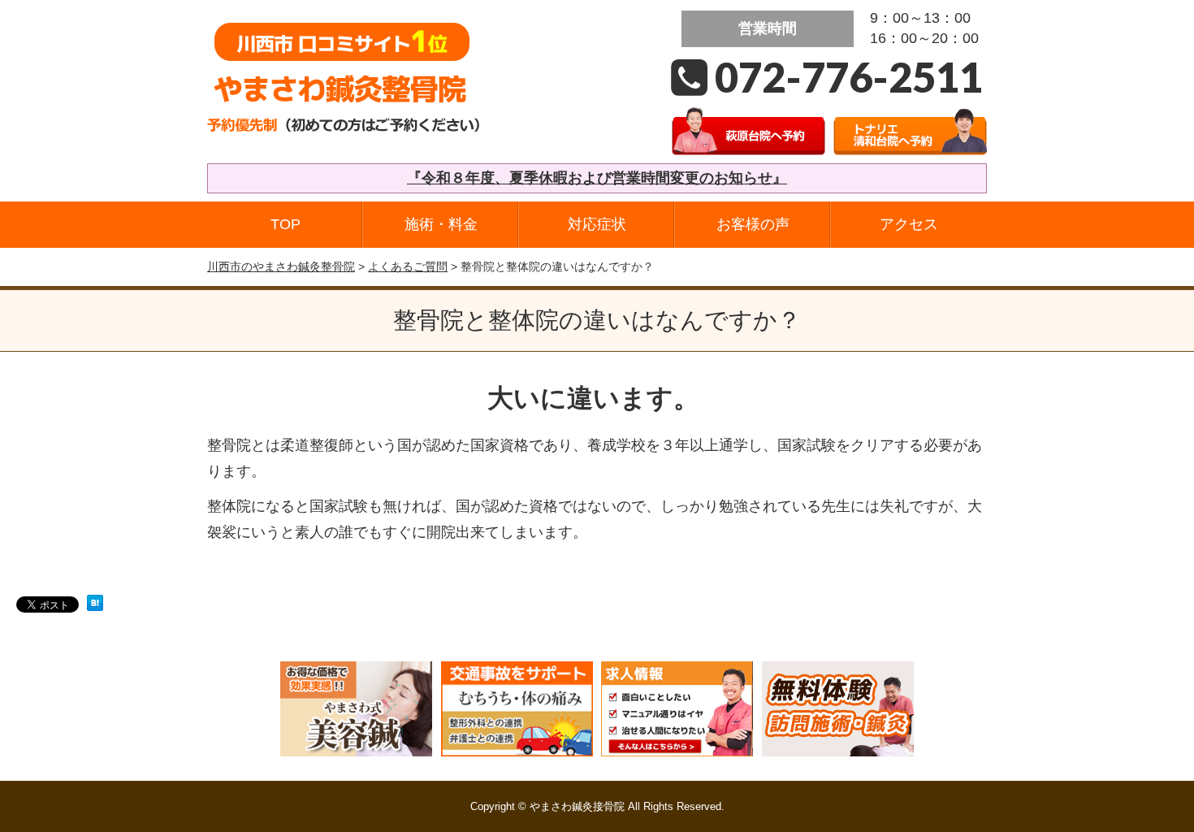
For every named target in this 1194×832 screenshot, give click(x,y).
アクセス (909, 224)
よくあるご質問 (408, 266)
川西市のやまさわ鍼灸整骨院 (281, 266)
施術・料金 (441, 224)
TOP (285, 224)
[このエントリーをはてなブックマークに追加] (95, 608)
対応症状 (597, 224)
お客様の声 (753, 224)
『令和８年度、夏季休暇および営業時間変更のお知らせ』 (597, 178)
